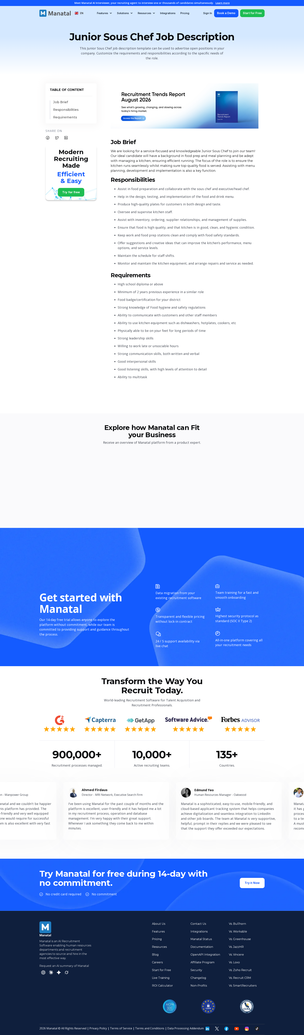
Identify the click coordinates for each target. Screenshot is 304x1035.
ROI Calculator (162, 985)
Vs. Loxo (234, 962)
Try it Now (252, 883)
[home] (55, 13)
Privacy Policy (98, 1028)
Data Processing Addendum (185, 1028)
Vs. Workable (238, 931)
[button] (79, 13)
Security (196, 970)
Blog (155, 954)
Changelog (198, 978)
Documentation (202, 947)
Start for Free (252, 13)
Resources (159, 947)
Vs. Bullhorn (237, 923)
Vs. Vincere (236, 954)
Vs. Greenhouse (240, 939)
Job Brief (60, 102)
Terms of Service (121, 1028)
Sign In (207, 13)
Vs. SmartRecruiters (242, 985)
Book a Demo (226, 13)
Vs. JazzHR (236, 947)
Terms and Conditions (149, 1028)
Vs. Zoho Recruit (240, 970)
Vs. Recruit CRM (240, 978)
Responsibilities (65, 110)
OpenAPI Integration (205, 954)
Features (158, 931)
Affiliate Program (202, 962)
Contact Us (198, 923)
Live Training (161, 978)
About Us (158, 923)
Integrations (167, 13)
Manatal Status (201, 939)
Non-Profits (199, 985)
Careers (157, 962)
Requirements (65, 117)
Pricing (184, 13)
